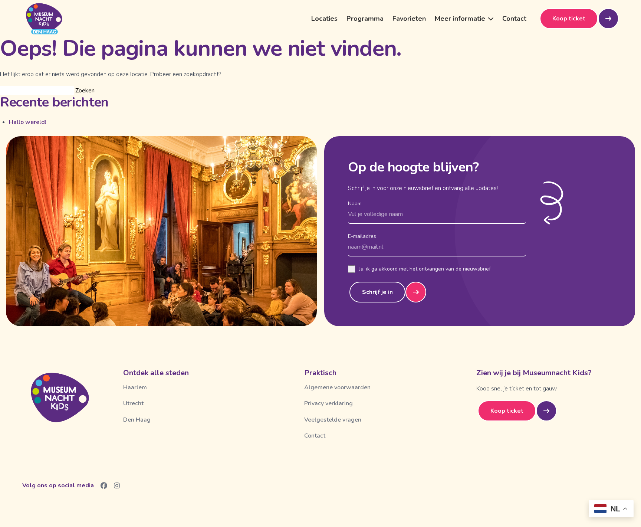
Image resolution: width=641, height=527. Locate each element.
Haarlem (135, 387)
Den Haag (137, 420)
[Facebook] (104, 485)
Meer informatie (460, 18)
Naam (355, 203)
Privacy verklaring (328, 403)
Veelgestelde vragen (332, 420)
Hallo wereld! (27, 122)
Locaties (324, 18)
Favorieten (409, 18)
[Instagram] (117, 485)
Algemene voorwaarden (337, 387)
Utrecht (133, 403)
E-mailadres (362, 236)
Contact (514, 18)
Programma (365, 18)
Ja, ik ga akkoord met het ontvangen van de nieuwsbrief (425, 268)
